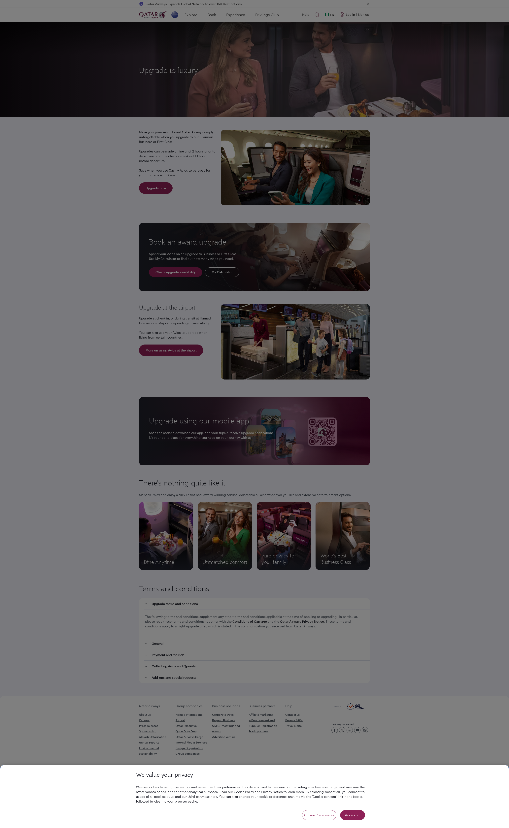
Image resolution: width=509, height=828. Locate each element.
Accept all (352, 815)
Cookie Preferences (319, 815)
